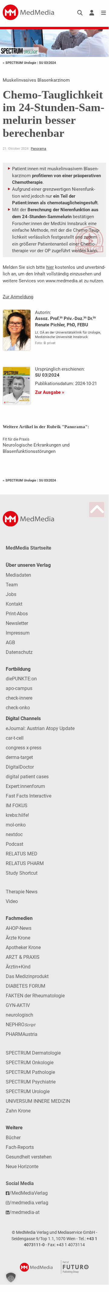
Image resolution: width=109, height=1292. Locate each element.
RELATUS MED (21, 854)
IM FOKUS (16, 805)
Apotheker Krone (23, 947)
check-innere (19, 698)
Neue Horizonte (22, 1166)
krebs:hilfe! (17, 815)
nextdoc (14, 834)
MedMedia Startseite (28, 548)
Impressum (18, 633)
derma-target (19, 757)
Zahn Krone (18, 1111)
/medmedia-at (24, 1212)
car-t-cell (15, 738)
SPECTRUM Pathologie (30, 1072)
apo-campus (19, 688)
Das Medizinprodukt (27, 976)
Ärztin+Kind (18, 967)
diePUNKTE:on (21, 679)
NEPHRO (20, 1024)
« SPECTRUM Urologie (20, 63)
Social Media (20, 1183)
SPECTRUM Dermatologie (33, 1053)
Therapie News (21, 892)
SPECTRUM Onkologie (29, 1062)
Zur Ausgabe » (49, 392)
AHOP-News (18, 928)
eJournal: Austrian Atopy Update (40, 728)
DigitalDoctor (20, 767)
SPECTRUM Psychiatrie (31, 1082)
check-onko (18, 707)
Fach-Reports (20, 1147)
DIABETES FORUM (25, 986)
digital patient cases (27, 776)
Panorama (38, 148)
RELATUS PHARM (25, 863)
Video (12, 901)
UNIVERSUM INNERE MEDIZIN (38, 1101)
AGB (10, 642)
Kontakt (14, 604)
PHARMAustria (21, 1034)
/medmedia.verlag (28, 1203)
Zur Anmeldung (18, 296)
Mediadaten (18, 575)
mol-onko (16, 825)
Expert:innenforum (25, 786)
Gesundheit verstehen (29, 1157)
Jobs (11, 594)
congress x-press (23, 748)
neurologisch (19, 1015)
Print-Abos (17, 613)
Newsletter (17, 623)
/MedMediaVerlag (28, 1193)
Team (12, 585)
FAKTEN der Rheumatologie (35, 996)
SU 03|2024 (47, 63)
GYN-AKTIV (18, 1005)
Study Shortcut (21, 873)
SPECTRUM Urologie (28, 1091)
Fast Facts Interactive (28, 796)
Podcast (14, 844)
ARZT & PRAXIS (23, 957)
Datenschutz (19, 652)
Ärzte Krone (18, 938)
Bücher (13, 1137)
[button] (11, 1277)
